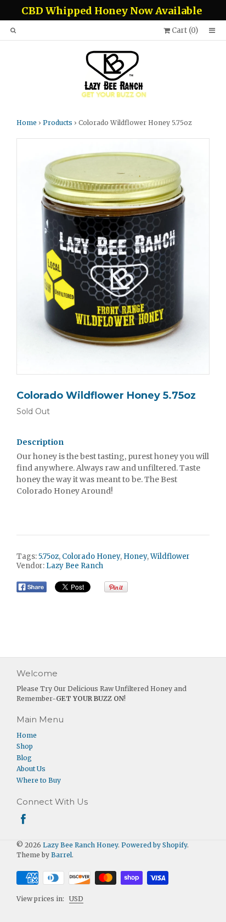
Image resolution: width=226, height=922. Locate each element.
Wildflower (170, 556)
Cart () (184, 30)
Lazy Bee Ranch (74, 565)
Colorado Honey (91, 556)
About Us (31, 769)
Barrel (61, 855)
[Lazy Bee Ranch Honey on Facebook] (23, 819)
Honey (135, 556)
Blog (24, 758)
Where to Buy (38, 780)
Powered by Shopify (154, 845)
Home (26, 122)
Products (57, 122)
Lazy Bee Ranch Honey (80, 845)
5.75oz (48, 556)
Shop (24, 746)
